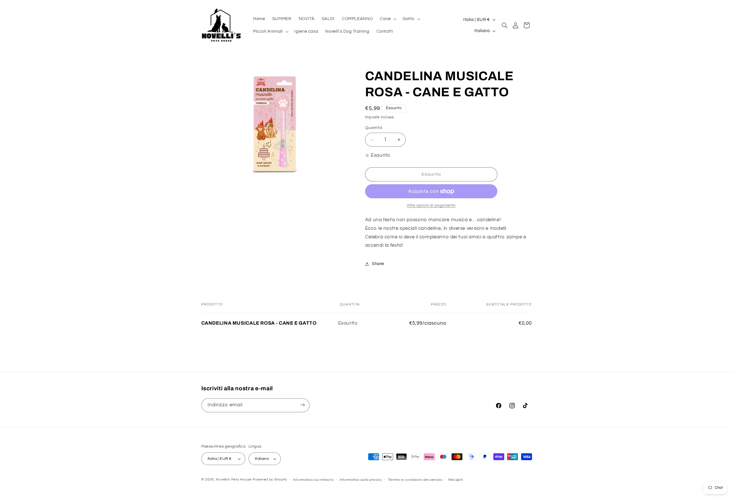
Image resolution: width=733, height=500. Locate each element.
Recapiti (455, 479)
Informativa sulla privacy (361, 479)
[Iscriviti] (302, 405)
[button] (388, 19)
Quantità (373, 128)
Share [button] (378, 264)
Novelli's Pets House (233, 479)
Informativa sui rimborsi (313, 479)
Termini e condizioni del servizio (415, 479)
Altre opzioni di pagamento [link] (431, 205)
